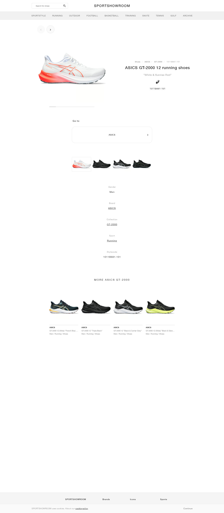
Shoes (137, 62)
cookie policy (81, 508)
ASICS (147, 62)
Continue (187, 508)
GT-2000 (158, 62)
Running (112, 240)
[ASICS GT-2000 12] (81, 164)
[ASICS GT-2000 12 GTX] (141, 164)
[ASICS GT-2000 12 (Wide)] (101, 164)
